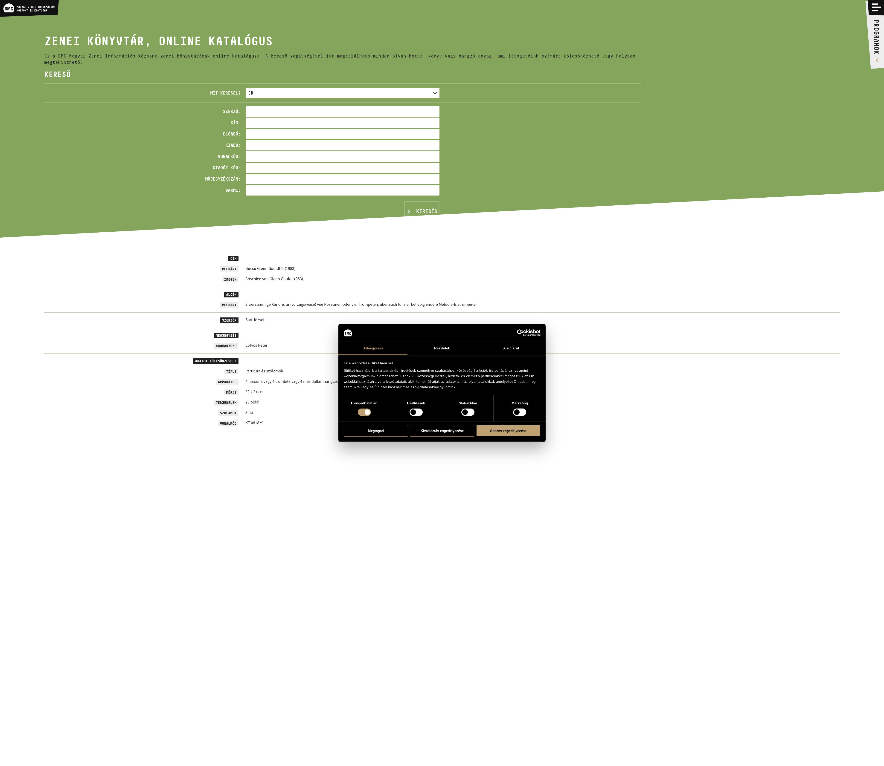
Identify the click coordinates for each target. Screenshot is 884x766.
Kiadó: (233, 145)
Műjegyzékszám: (223, 179)
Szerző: (232, 111)
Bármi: (233, 190)
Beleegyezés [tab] (373, 348)
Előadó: (232, 134)
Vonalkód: (229, 156)
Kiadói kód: (227, 167)
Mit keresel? (225, 93)
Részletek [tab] (442, 348)
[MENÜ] (876, 7)
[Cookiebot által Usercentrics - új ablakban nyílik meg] (520, 332)
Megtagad (376, 430)
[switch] (416, 412)
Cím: (235, 122)
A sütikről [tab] (511, 348)
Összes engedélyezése (508, 430)
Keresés (426, 211)
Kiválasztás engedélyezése (442, 430)
